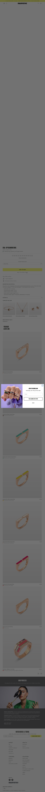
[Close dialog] (42, 385)
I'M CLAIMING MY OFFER (33, 398)
